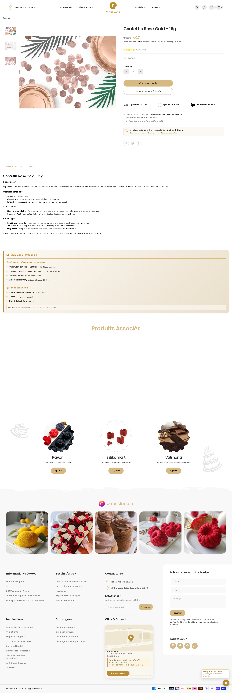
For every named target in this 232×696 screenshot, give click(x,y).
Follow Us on (178, 639)
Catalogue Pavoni (65, 632)
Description (14, 166)
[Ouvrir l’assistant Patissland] (226, 683)
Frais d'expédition (144, 42)
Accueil (6, 18)
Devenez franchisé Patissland (15, 657)
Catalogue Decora (65, 627)
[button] (129, 50)
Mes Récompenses (25, 7)
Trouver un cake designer (19, 627)
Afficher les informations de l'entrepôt (144, 121)
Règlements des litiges (68, 595)
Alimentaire (85, 7)
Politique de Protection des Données (25, 600)
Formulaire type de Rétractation (23, 595)
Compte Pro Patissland (18, 650)
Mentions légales (15, 581)
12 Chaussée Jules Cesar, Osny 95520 (129, 588)
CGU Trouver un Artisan (18, 591)
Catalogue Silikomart (67, 636)
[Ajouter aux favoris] (7, 339)
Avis (32, 166)
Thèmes (154, 7)
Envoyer (178, 613)
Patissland (19, 688)
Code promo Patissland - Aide (71, 581)
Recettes (11, 667)
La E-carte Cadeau (16, 663)
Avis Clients (12, 632)
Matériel (139, 7)
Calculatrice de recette (18, 641)
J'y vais (58, 470)
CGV (8, 586)
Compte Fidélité (14, 646)
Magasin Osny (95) (16, 636)
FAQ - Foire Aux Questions (69, 586)
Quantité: (128, 66)
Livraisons (61, 591)
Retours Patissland (65, 600)
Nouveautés (66, 7)
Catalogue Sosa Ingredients (70, 641)
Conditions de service (197, 622)
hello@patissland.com (122, 582)
